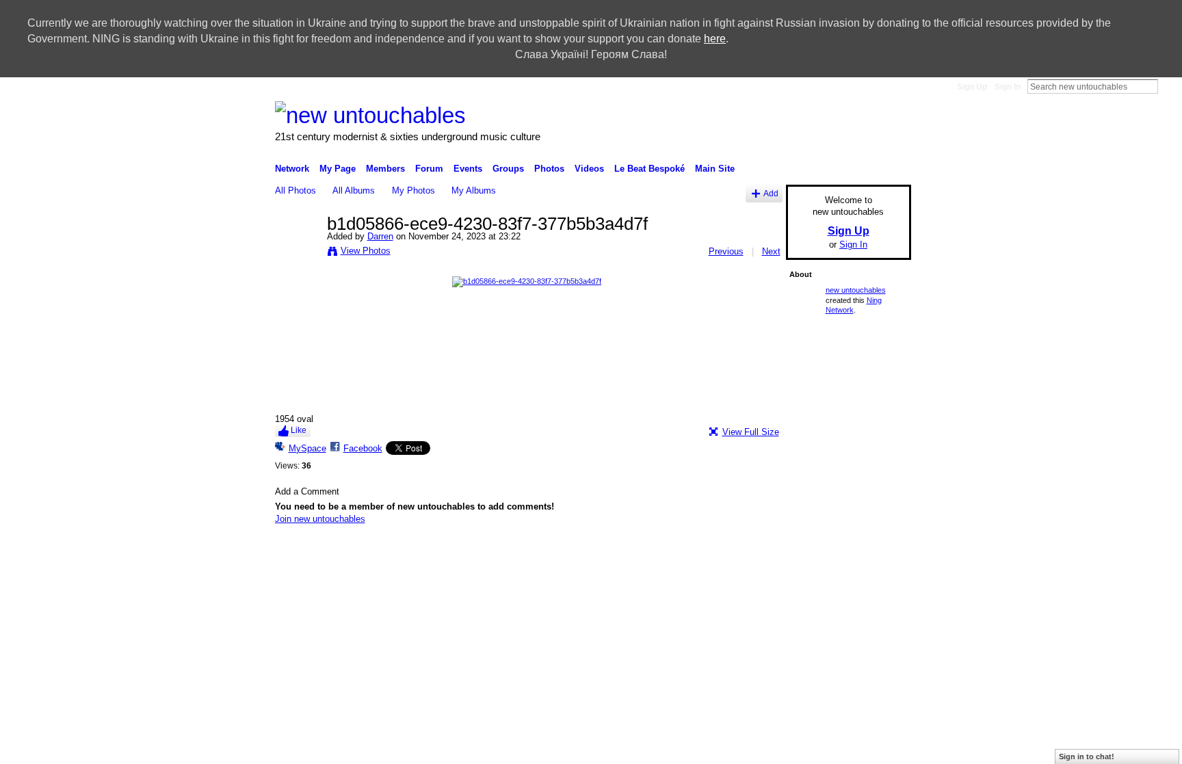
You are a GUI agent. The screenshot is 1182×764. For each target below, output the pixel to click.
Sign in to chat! (1086, 756)
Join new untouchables (320, 519)
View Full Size (750, 432)
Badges (693, 554)
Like (298, 430)
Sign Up (972, 87)
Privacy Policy (813, 554)
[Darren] (297, 253)
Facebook (362, 448)
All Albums (353, 190)
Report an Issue (747, 554)
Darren (380, 236)
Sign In (1008, 87)
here (715, 38)
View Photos (366, 251)
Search (1169, 86)
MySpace (307, 448)
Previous (726, 251)
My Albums (473, 190)
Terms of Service (880, 554)
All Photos (295, 190)
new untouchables (856, 290)
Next (771, 251)
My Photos (413, 190)
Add (770, 193)
